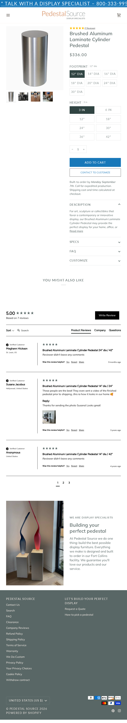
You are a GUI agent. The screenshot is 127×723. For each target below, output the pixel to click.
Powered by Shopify (24, 713)
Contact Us (13, 604)
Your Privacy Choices (19, 668)
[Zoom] (12, 84)
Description (80, 204)
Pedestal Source (24, 708)
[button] (95, 28)
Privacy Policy (14, 662)
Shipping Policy (15, 639)
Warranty (12, 651)
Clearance (12, 622)
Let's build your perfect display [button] (86, 601)
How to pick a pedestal (79, 614)
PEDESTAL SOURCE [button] (20, 599)
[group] (23, 313)
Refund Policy (14, 633)
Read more (76, 231)
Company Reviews (17, 627)
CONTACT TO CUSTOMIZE (95, 172)
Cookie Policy (14, 674)
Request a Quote (75, 608)
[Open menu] (11, 15)
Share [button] (81, 362)
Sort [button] (9, 330)
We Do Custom (15, 656)
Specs (74, 242)
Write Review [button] (107, 315)
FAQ (73, 251)
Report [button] (74, 362)
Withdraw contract (18, 680)
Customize (79, 260)
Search (10, 610)
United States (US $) (26, 700)
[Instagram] (119, 710)
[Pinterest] (113, 710)
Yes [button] (67, 362)
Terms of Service (16, 645)
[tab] (81, 330)
